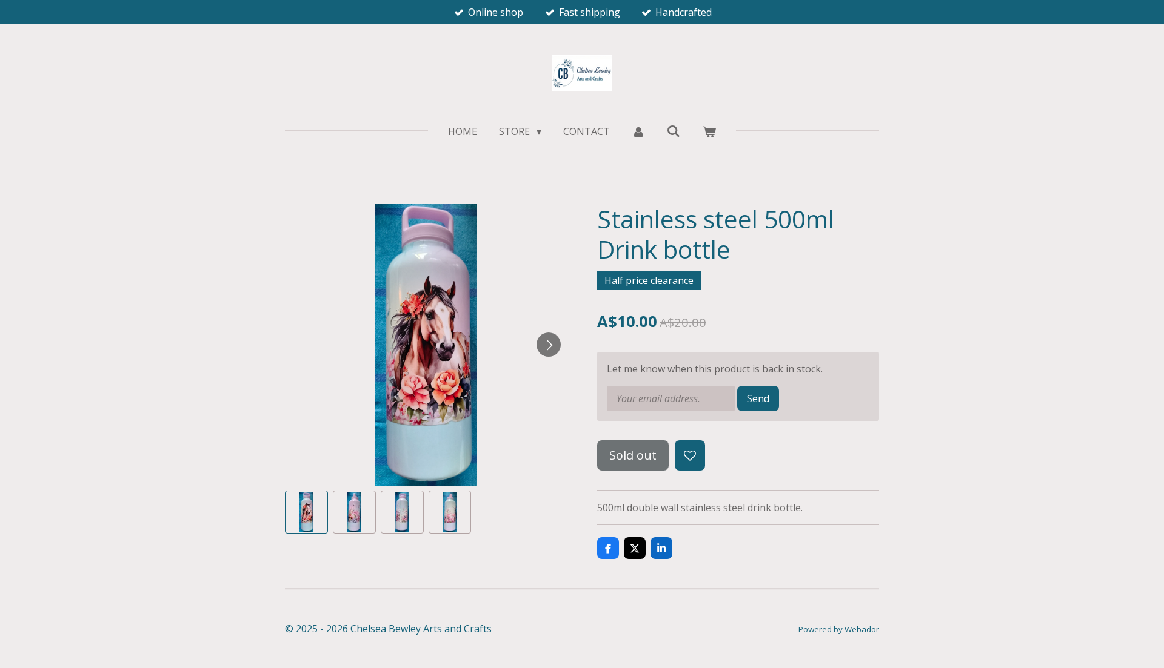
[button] (306, 512)
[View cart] (708, 131)
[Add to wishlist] (690, 455)
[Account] (638, 131)
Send (758, 398)
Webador (862, 629)
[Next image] (549, 344)
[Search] (673, 131)
